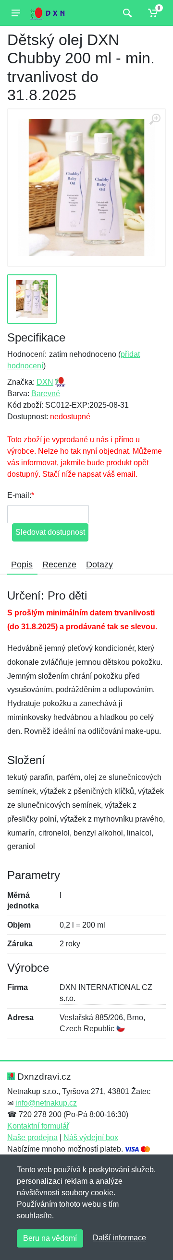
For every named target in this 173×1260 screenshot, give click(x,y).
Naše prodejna (32, 1137)
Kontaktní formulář (38, 1126)
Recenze (59, 564)
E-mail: (19, 495)
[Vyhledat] (126, 13)
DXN (45, 382)
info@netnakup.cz (46, 1103)
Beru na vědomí (50, 1238)
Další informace (119, 1238)
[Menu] (16, 13)
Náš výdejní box (90, 1137)
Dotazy (99, 564)
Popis (22, 564)
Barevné (45, 393)
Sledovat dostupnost (50, 532)
